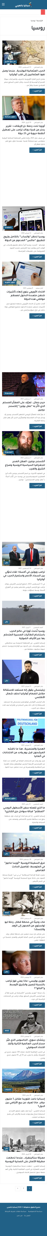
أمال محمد (39, 288)
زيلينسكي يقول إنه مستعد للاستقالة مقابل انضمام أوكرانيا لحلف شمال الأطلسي (24, 694)
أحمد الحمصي (38, 627)
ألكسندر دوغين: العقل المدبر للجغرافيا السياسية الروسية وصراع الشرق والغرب (25, 465)
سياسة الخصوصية (35, 1212)
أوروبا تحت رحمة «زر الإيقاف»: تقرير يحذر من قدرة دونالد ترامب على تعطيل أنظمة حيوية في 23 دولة (23, 130)
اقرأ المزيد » (37, 91)
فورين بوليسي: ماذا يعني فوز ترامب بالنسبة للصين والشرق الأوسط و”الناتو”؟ (25, 985)
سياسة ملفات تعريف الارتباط (15, 1212)
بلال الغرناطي (38, 67)
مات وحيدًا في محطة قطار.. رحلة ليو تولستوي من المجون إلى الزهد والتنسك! (25, 926)
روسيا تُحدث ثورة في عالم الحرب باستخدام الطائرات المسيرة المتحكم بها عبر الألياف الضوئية (24, 635)
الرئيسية (40, 21)
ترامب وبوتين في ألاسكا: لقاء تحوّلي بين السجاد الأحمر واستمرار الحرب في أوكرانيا (24, 576)
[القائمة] (3, 6)
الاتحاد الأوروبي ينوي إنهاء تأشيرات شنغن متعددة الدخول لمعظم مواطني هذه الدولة (26, 296)
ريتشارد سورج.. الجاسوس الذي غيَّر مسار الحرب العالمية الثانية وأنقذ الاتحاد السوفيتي (25, 1044)
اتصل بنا (27, 1216)
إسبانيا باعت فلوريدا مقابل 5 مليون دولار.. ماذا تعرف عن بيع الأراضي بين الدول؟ (25, 1103)
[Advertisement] (23, 178)
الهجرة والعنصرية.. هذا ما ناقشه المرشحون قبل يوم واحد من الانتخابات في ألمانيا (23, 753)
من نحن (19, 1216)
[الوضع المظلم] (8, 6)
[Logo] (23, 4)
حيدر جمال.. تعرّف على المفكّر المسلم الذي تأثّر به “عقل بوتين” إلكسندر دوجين (24, 406)
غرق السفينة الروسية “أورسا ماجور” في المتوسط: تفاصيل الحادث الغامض (24, 867)
